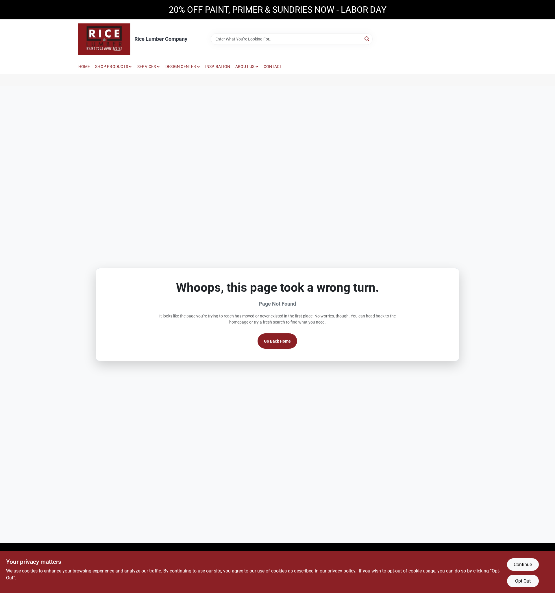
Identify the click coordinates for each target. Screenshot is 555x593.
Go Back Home (277, 341)
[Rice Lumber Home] (104, 39)
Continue (523, 564)
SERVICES (146, 66)
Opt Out (523, 581)
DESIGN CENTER (180, 66)
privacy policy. (342, 571)
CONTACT (273, 66)
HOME (84, 66)
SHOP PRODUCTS (111, 66)
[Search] (367, 38)
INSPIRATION (217, 66)
